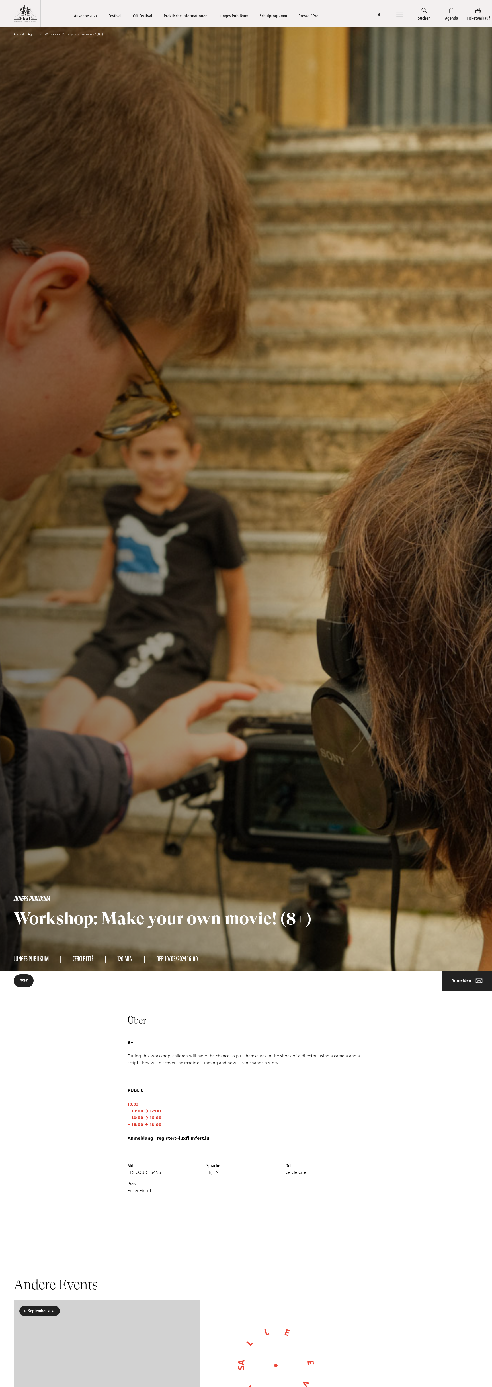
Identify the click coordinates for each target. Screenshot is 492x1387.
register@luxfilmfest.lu (183, 1138)
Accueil (19, 34)
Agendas (34, 34)
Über (24, 981)
